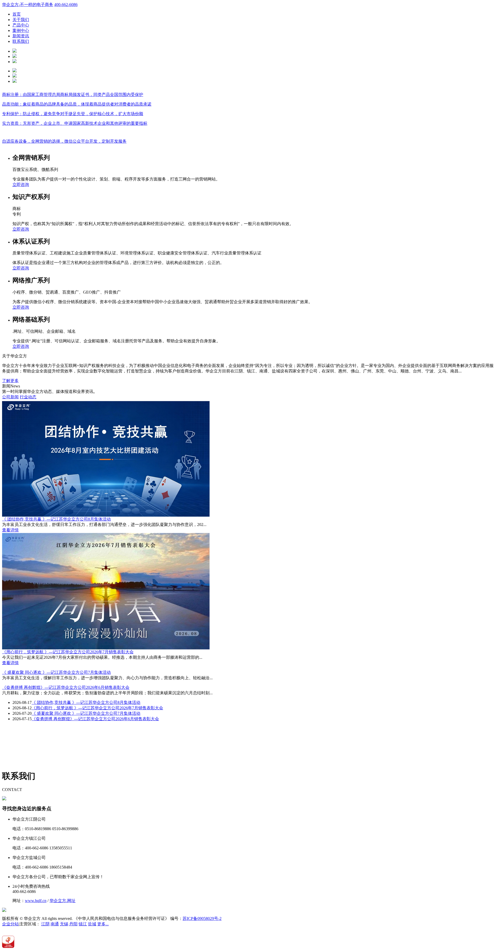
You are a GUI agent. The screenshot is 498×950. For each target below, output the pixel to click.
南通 (55, 924)
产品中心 (20, 25)
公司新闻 (10, 397)
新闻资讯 (20, 36)
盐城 (92, 924)
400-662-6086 (66, 4)
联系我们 (20, 41)
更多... (103, 924)
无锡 (64, 924)
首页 (16, 14)
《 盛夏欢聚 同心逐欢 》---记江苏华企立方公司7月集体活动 (56, 672)
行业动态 (28, 397)
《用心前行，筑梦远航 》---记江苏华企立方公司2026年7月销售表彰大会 (68, 652)
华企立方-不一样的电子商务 (27, 4)
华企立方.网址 (62, 900)
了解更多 (10, 380)
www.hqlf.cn (35, 900)
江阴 (45, 924)
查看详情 (10, 530)
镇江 (83, 924)
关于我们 (20, 19)
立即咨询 (20, 184)
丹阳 (73, 924)
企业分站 (10, 924)
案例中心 (20, 30)
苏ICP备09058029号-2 (202, 918)
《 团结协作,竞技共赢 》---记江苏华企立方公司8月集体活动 (56, 519)
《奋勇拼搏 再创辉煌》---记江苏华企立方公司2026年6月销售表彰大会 (65, 687)
